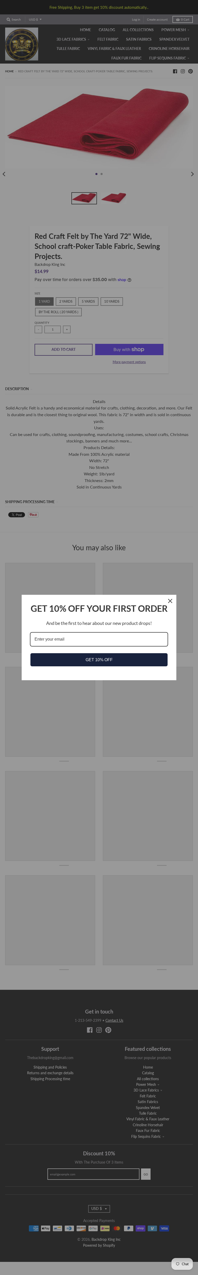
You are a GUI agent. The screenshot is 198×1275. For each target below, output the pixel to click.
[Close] (170, 601)
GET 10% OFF (99, 660)
